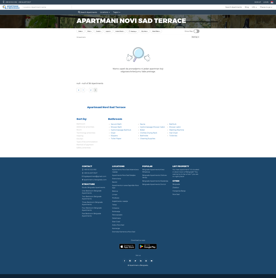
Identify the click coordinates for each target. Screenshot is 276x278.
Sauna (142, 124)
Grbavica (115, 208)
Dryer (113, 133)
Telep (114, 205)
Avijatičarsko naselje (120, 201)
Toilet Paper (116, 138)
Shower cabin (175, 127)
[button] (254, 7)
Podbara (115, 198)
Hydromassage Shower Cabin (152, 127)
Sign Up (258, 2)
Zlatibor (175, 187)
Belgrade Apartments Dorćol (154, 184)
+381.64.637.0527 (24, 2)
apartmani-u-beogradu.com (95, 180)
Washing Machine (176, 130)
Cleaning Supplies (147, 138)
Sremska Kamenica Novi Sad (123, 232)
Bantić (114, 182)
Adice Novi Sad (118, 225)
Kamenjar (116, 228)
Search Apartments (233, 7)
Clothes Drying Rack (148, 133)
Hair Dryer (173, 133)
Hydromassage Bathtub (121, 130)
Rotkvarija (116, 211)
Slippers (114, 136)
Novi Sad (176, 194)
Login (265, 2)
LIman (114, 194)
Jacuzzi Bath (116, 124)
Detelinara (116, 218)
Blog (247, 7)
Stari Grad (116, 221)
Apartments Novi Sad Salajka (123, 175)
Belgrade (176, 184)
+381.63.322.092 (11, 2)
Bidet (142, 130)
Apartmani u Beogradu (138, 265)
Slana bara (116, 178)
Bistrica (115, 191)
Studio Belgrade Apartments (93, 187)
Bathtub (172, 124)
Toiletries (173, 136)
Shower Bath (116, 127)
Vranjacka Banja (178, 191)
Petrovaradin (117, 215)
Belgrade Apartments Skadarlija (155, 181)
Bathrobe (144, 136)
